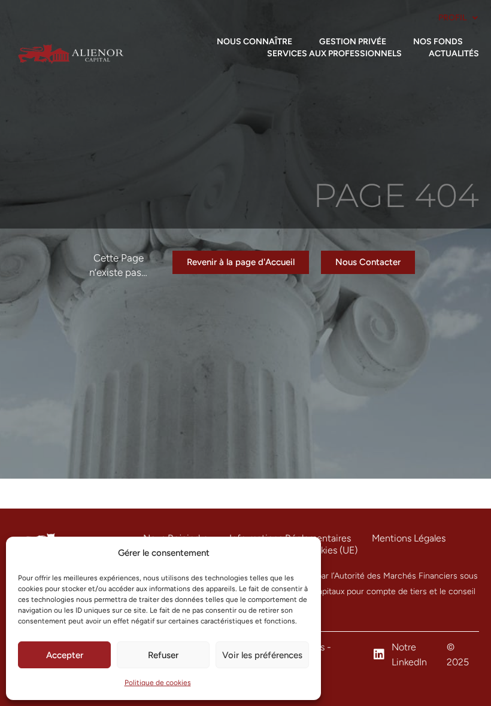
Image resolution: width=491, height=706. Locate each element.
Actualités (454, 53)
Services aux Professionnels (334, 53)
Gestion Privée (352, 41)
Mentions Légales (408, 538)
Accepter (64, 655)
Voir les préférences (262, 655)
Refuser (163, 655)
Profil (452, 18)
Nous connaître (254, 41)
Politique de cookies (158, 682)
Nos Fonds (438, 41)
